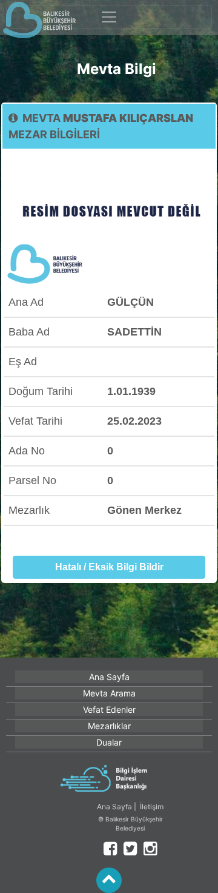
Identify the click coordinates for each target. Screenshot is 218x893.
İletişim (152, 806)
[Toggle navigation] (109, 17)
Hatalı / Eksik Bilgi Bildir (109, 567)
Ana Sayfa (114, 806)
